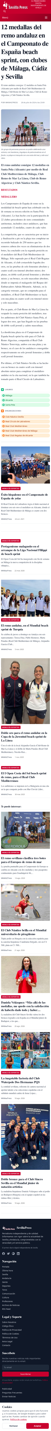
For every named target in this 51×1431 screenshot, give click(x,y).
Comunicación (8, 1293)
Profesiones (7, 1301)
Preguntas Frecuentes (12, 1392)
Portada (5, 1266)
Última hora (7, 1270)
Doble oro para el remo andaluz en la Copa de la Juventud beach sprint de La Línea (24, 736)
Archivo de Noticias (11, 1305)
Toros (4, 1289)
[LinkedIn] (18, 1253)
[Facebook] (3, 1253)
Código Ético (7, 1326)
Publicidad (7, 1388)
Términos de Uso (9, 1337)
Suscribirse (25, 1374)
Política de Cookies (10, 1333)
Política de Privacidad (12, 1330)
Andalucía (6, 1278)
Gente (5, 1282)
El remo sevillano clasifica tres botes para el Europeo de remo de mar (23, 860)
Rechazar (13, 1426)
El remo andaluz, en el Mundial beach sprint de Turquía (24, 627)
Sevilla (5, 1274)
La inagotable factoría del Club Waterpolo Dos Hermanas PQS (20, 1080)
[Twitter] (8, 1253)
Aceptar (37, 1426)
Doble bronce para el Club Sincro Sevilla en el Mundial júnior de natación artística (22, 1183)
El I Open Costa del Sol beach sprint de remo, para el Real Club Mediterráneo (23, 777)
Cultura (5, 1297)
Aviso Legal (7, 1341)
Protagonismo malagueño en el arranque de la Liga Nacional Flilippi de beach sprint (24, 550)
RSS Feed (6, 1309)
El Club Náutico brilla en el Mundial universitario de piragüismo (23, 932)
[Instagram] (13, 1253)
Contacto (6, 1345)
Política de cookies (18, 1419)
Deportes (6, 1286)
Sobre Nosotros (9, 1322)
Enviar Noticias (9, 1396)
